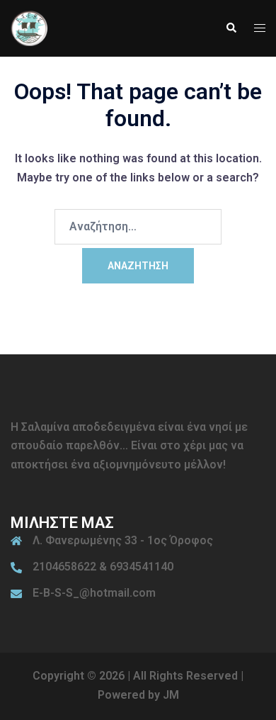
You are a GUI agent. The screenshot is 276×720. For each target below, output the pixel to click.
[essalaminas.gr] (29, 27)
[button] (230, 28)
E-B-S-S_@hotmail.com (94, 593)
